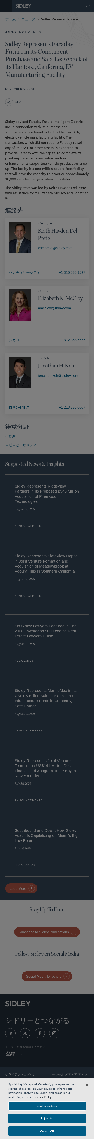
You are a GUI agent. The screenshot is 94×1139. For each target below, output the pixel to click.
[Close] (87, 1085)
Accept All (47, 1131)
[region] (47, 1108)
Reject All (47, 1118)
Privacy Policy (43, 1097)
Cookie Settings (47, 1106)
